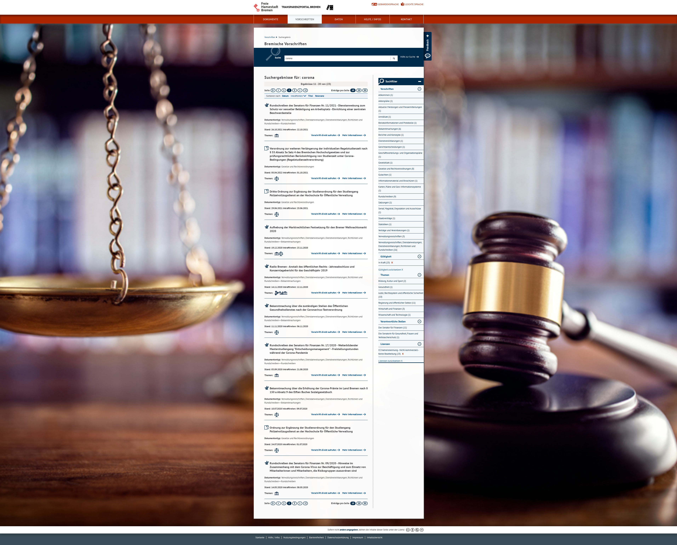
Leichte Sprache (414, 4)
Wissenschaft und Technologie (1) (394, 314)
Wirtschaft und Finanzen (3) (391, 308)
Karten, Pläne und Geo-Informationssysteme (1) (399, 188)
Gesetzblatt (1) (385, 162)
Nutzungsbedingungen (294, 537)
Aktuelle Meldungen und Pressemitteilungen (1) (400, 109)
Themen (385, 274)
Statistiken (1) (385, 224)
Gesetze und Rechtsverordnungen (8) (396, 168)
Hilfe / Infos (372, 19)
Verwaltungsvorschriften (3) (391, 236)
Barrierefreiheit (316, 537)
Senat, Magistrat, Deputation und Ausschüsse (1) (399, 210)
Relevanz (319, 95)
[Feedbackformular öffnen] (428, 46)
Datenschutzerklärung (338, 537)
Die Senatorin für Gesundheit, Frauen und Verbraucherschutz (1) (398, 335)
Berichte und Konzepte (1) (391, 134)
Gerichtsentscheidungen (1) (391, 146)
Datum (285, 95)
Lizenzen (385, 344)
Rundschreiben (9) (387, 196)
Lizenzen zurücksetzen (390, 360)
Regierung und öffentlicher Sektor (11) (397, 302)
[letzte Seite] (305, 90)
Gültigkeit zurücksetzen (390, 269)
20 (359, 90)
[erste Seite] (273, 90)
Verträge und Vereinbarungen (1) (394, 230)
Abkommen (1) (385, 95)
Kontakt (406, 19)
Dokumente (270, 19)
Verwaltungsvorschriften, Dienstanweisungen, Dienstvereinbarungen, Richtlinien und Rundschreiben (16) (400, 246)
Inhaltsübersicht (374, 537)
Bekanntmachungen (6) (389, 128)
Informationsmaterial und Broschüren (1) (398, 180)
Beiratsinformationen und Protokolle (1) (397, 122)
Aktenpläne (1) (385, 101)
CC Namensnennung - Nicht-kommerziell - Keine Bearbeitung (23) (398, 352)
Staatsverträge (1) (386, 218)
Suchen (393, 58)
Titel (310, 95)
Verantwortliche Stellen (393, 321)
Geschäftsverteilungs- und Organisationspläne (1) (400, 154)
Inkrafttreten (297, 95)
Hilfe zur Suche (407, 56)
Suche (278, 57)
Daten (339, 19)
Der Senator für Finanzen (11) (392, 327)
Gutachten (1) (385, 174)
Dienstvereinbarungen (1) (390, 140)
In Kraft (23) (385, 262)
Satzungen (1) (385, 202)
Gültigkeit (386, 256)
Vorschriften (304, 19)
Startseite (259, 537)
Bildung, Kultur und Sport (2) (392, 281)
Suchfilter (391, 81)
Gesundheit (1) (385, 287)
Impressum (357, 537)
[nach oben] (666, 534)
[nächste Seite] (300, 90)
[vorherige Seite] (278, 90)
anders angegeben (349, 529)
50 (365, 90)
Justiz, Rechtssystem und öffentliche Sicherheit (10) (400, 295)
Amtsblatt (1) (384, 116)
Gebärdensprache (388, 4)
